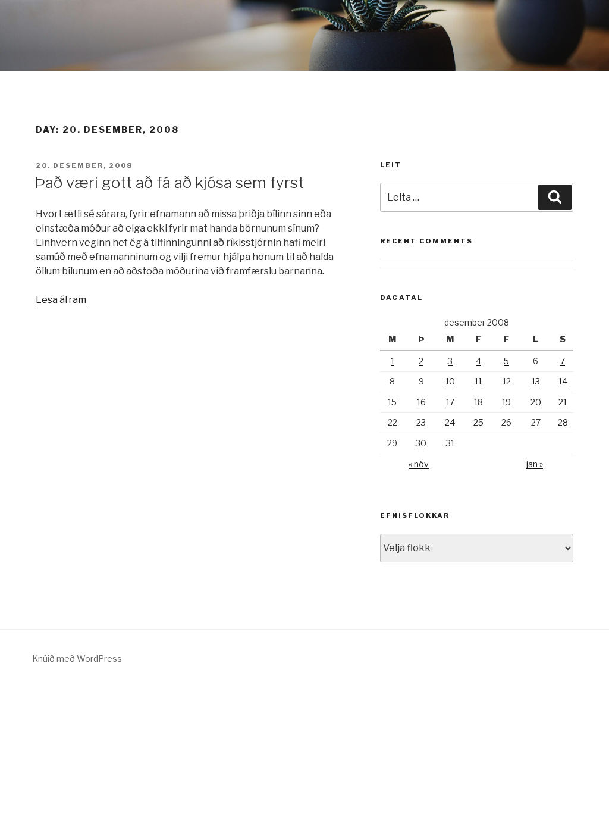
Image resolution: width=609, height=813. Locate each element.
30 (421, 443)
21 (562, 402)
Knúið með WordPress (77, 658)
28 (563, 422)
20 (535, 402)
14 (562, 381)
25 (478, 422)
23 (421, 422)
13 (536, 381)
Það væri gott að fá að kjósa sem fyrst (169, 182)
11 (478, 381)
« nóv (419, 464)
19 (506, 402)
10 (450, 381)
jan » (534, 464)
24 (450, 422)
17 (450, 402)
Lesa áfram (61, 299)
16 (421, 402)
